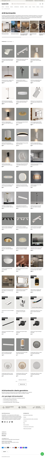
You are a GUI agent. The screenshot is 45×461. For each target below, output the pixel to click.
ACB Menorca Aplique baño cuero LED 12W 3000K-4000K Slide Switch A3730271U (8, 206)
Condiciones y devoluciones (28, 426)
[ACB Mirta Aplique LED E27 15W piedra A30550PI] (37, 177)
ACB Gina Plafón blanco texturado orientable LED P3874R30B (22, 60)
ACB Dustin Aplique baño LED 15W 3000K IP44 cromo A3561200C (36, 248)
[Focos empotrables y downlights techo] (24, 26)
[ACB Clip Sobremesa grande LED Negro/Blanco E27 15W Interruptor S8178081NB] (8, 281)
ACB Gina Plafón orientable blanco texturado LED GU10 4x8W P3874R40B (22, 227)
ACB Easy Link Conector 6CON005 (8, 310)
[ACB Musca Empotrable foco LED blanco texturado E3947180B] (8, 177)
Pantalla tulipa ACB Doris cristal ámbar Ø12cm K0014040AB (21, 374)
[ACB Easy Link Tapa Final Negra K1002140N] (37, 323)
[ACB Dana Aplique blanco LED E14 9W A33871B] (22, 261)
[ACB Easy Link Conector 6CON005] (8, 302)
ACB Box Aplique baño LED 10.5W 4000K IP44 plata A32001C (22, 290)
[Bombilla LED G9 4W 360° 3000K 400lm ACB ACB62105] (22, 344)
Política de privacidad (27, 428)
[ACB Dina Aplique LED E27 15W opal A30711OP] (8, 261)
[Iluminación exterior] (15, 26)
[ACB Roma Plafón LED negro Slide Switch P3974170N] (22, 135)
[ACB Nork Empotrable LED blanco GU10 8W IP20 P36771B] (37, 156)
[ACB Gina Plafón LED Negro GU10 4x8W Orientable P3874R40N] (8, 219)
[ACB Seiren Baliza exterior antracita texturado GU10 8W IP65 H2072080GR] (22, 72)
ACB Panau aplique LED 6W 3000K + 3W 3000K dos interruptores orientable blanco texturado (22, 164)
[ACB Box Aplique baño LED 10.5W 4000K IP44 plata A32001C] (22, 281)
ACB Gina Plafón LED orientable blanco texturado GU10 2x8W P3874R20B (36, 227)
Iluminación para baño (33, 34)
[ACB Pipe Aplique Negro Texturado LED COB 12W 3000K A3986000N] (8, 156)
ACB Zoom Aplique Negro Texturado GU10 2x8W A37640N (7, 123)
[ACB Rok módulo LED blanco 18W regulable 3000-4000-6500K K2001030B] (22, 93)
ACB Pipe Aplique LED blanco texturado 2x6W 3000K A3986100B (36, 143)
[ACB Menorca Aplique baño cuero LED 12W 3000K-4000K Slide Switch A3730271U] (8, 198)
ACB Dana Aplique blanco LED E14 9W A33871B (22, 269)
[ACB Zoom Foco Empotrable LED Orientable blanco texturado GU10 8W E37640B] (37, 93)
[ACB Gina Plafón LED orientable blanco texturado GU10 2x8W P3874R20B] (37, 219)
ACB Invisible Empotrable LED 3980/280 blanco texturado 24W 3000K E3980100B (22, 206)
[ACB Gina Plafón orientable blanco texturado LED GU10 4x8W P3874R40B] (22, 219)
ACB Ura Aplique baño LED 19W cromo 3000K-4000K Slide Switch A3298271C (36, 123)
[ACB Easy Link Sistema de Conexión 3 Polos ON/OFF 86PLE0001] (22, 302)
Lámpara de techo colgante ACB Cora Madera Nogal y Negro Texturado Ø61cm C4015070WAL (7, 81)
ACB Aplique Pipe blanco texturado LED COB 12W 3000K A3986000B (36, 60)
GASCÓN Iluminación (7, 456)
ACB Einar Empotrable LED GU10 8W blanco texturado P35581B (21, 248)
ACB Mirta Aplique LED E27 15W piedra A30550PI (36, 185)
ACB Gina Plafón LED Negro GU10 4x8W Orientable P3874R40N (7, 227)
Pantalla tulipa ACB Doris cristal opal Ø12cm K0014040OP (36, 374)
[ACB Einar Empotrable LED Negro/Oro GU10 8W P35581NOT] (8, 240)
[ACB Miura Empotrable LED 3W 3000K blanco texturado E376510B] (22, 177)
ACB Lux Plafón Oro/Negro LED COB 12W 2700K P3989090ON (36, 290)
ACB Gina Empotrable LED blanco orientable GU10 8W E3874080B (7, 60)
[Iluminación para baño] (34, 26)
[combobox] (24, 4)
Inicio (3, 8)
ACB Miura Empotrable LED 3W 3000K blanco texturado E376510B (22, 185)
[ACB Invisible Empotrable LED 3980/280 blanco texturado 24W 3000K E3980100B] (22, 198)
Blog (24, 422)
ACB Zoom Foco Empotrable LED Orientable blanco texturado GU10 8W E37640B (37, 102)
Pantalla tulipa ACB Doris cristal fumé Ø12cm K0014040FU (36, 353)
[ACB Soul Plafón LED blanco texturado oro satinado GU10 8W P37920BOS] (8, 135)
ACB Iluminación (7, 8)
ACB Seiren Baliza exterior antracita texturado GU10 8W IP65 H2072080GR (22, 81)
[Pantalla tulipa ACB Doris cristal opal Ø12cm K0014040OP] (37, 365)
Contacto (25, 421)
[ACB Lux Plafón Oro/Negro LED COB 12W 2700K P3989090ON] (37, 281)
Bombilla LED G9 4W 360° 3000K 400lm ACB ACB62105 (21, 353)
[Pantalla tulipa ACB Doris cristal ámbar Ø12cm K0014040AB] (22, 365)
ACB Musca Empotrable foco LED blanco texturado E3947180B (7, 185)
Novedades (43, 6)
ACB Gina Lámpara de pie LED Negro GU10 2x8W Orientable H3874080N (36, 206)
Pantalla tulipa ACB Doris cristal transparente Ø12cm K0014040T (7, 374)
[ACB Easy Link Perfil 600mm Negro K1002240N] (8, 323)
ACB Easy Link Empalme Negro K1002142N (21, 332)
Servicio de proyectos (29, 0)
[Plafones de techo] (6, 26)
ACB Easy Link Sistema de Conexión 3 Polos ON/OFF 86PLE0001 (20, 311)
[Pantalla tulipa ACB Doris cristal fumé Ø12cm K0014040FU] (37, 344)
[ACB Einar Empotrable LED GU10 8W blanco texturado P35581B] (22, 240)
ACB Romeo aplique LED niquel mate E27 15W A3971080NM (36, 81)
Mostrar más (22, 384)
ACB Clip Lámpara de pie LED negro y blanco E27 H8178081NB (7, 102)
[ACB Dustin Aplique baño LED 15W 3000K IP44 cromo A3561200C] (37, 240)
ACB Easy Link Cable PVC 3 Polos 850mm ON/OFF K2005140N (36, 311)
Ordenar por (4, 41)
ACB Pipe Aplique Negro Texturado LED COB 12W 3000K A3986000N (7, 164)
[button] (42, 4)
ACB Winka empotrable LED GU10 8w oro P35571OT (22, 123)
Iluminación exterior (15, 33)
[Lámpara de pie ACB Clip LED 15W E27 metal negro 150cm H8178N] (37, 261)
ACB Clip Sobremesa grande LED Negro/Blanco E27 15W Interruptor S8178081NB (8, 290)
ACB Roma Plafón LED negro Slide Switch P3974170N (22, 143)
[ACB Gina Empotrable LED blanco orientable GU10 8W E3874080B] (8, 51)
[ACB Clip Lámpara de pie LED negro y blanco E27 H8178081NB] (8, 93)
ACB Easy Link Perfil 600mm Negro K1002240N (8, 332)
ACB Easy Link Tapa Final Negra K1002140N (36, 332)
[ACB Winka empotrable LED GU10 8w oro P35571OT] (22, 114)
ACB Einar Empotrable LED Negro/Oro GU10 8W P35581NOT (7, 248)
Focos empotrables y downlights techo (24, 34)
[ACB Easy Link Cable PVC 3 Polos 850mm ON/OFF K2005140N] (37, 302)
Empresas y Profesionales (39, 0)
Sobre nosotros (26, 424)
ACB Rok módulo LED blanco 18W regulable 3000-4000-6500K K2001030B (22, 102)
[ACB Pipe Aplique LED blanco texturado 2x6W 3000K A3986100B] (37, 135)
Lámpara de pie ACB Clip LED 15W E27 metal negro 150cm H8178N (36, 269)
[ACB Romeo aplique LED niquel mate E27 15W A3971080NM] (37, 72)
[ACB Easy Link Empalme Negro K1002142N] (22, 323)
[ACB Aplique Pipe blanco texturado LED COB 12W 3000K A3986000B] (37, 51)
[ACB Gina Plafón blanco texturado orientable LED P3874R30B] (22, 51)
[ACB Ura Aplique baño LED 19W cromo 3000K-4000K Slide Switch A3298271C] (37, 114)
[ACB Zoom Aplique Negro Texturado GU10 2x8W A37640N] (8, 114)
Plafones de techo (5, 33)
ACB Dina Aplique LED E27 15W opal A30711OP (7, 269)
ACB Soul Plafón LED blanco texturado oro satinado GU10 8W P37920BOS (7, 143)
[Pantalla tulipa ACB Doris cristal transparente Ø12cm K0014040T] (8, 365)
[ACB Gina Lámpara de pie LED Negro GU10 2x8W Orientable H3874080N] (37, 198)
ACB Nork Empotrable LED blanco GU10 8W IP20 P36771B (36, 164)
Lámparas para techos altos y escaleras (30, 419)
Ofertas (24, 417)
